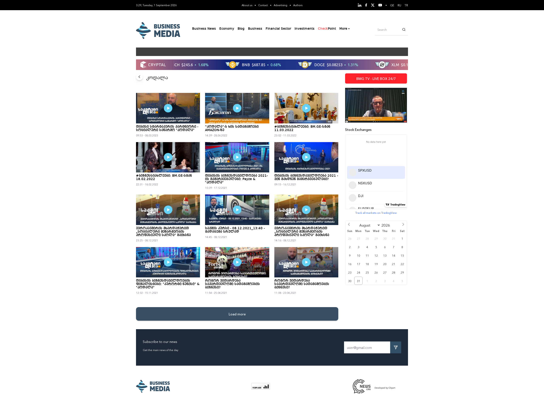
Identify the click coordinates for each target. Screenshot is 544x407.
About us (247, 5)
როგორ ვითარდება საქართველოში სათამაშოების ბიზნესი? (232, 284)
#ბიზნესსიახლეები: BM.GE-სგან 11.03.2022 (302, 128)
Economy (226, 29)
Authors (297, 5)
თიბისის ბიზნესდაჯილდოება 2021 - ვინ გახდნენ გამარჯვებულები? (306, 177)
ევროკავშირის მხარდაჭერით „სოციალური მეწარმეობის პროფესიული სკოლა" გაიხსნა (163, 232)
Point (327, 29)
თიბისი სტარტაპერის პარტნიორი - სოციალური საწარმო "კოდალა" (167, 128)
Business (255, 29)
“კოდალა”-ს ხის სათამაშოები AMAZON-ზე (232, 128)
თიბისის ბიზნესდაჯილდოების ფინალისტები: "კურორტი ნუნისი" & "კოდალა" (168, 284)
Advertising (280, 5)
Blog (241, 29)
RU (399, 5)
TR (406, 5)
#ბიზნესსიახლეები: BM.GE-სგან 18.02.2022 (164, 177)
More (343, 29)
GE (392, 5)
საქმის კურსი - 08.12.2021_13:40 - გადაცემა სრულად (235, 230)
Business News (204, 29)
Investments (304, 29)
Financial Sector (278, 29)
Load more (237, 314)
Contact (263, 5)
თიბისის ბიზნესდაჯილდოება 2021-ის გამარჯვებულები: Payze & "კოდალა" (236, 179)
